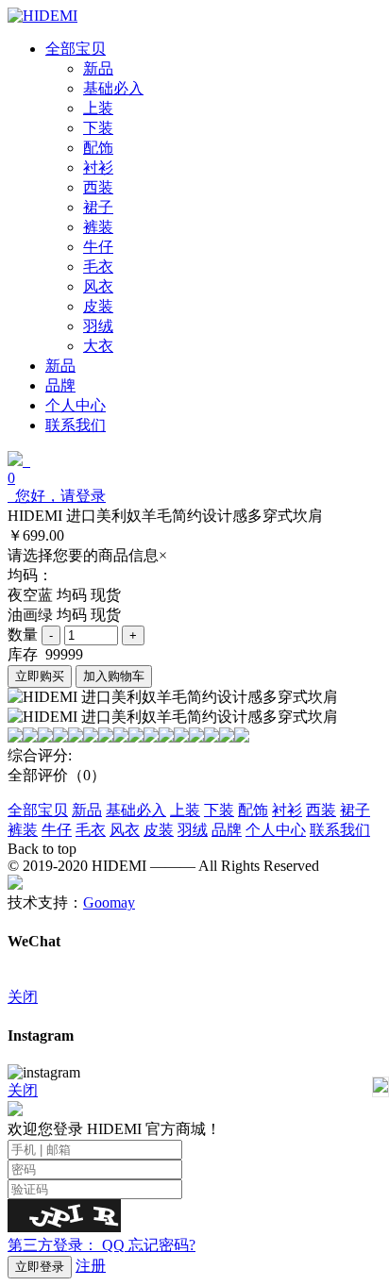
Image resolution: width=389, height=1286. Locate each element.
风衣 (125, 830)
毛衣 (91, 830)
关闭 (23, 997)
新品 (87, 810)
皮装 (159, 830)
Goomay (109, 902)
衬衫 (287, 810)
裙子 (355, 810)
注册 (91, 1266)
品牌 (226, 830)
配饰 (253, 810)
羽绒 (193, 830)
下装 (219, 810)
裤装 (23, 830)
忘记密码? (161, 1245)
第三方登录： (66, 1245)
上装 (185, 810)
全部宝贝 (38, 810)
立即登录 (39, 1267)
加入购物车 (113, 676)
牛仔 (57, 830)
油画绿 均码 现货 (64, 615)
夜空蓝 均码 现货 (64, 595)
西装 (321, 810)
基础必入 (136, 810)
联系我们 (340, 830)
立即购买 (39, 676)
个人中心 (275, 830)
